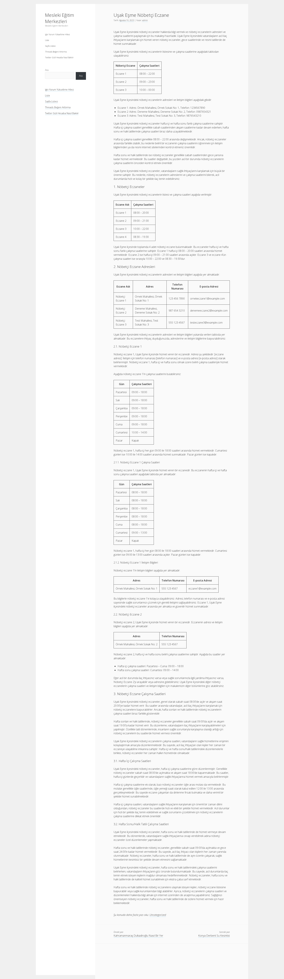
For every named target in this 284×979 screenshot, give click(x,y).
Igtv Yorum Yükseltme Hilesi (57, 34)
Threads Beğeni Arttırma (56, 51)
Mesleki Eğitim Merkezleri (59, 18)
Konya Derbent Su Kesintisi (214, 935)
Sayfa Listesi (50, 46)
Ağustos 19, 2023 (126, 20)
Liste (47, 40)
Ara (46, 70)
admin (145, 20)
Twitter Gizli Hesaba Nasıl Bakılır (59, 57)
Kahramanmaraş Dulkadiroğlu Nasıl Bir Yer (138, 935)
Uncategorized (158, 915)
